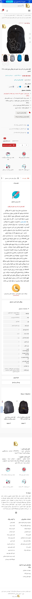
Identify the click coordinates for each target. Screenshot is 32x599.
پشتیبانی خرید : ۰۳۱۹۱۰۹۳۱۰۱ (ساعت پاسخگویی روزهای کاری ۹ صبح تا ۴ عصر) (16, 452)
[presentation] (30, 409)
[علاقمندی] (30, 34)
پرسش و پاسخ (9, 75)
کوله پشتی (23, 222)
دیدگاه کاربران (18, 75)
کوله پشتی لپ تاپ (18, 80)
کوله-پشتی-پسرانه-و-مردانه (22, 117)
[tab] (26, 178)
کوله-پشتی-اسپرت (21, 113)
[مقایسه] (30, 38)
